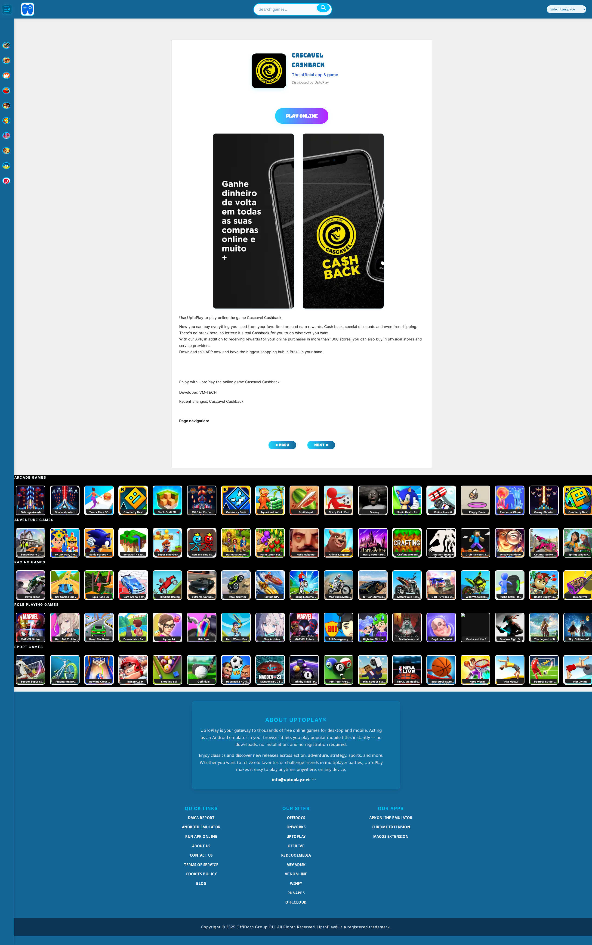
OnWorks (296, 827)
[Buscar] (323, 7)
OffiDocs (296, 817)
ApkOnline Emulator (390, 817)
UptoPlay (296, 836)
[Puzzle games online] (7, 105)
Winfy (296, 883)
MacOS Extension (391, 836)
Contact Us (201, 855)
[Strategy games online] (7, 151)
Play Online (302, 116)
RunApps (296, 893)
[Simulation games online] (7, 120)
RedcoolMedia (296, 855)
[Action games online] (7, 45)
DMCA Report (201, 817)
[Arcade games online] (7, 60)
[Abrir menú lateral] (7, 9)
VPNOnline (296, 874)
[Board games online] (7, 75)
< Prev (282, 445)
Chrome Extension (391, 827)
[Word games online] (7, 166)
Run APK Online (201, 836)
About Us (201, 846)
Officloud (296, 902)
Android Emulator (201, 827)
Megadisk (296, 864)
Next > (321, 445)
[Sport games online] (7, 135)
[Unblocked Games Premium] (7, 181)
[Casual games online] (7, 90)
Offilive (296, 846)
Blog (201, 883)
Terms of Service (201, 864)
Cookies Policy (201, 874)
